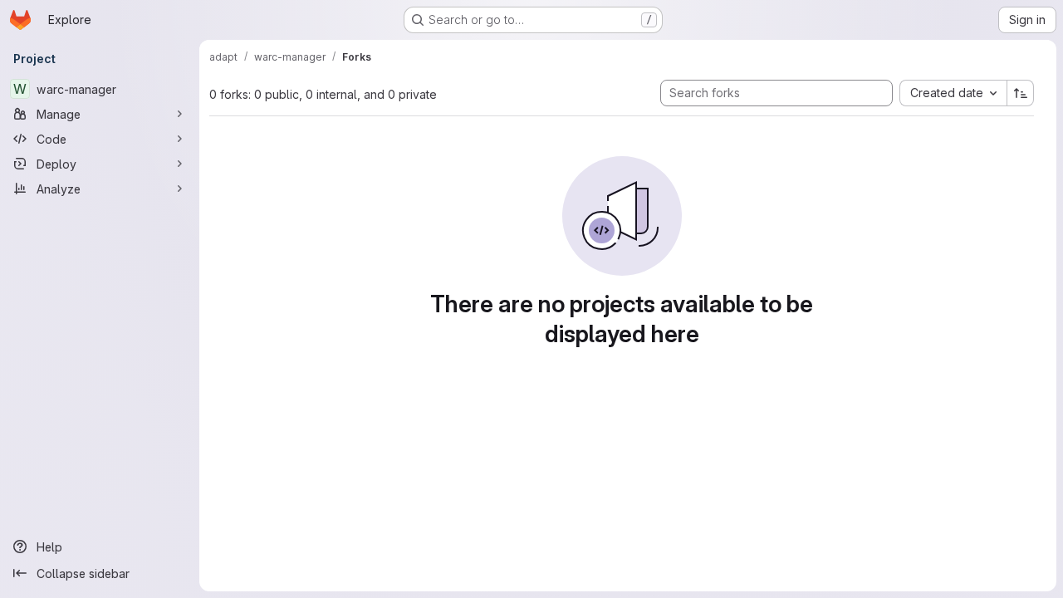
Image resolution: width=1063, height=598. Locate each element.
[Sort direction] (1020, 93)
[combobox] (953, 93)
